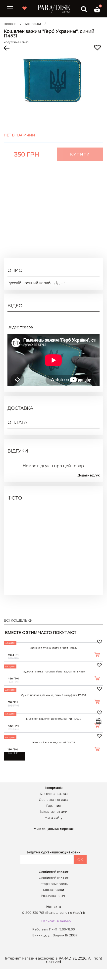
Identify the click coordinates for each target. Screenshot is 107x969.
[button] (97, 9)
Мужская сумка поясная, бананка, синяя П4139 (53, 671)
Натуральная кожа (83, 219)
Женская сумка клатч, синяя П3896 (53, 648)
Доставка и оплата (53, 799)
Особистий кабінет (53, 877)
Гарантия (53, 805)
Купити (80, 154)
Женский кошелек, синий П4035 (53, 742)
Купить (90, 655)
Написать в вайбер (56, 921)
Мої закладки (53, 889)
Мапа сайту (53, 817)
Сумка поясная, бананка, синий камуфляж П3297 (53, 695)
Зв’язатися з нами (53, 811)
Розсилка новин (53, 895)
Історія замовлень (54, 883)
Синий (93, 237)
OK (80, 860)
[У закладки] (99, 642)
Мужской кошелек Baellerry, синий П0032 (53, 718)
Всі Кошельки (18, 620)
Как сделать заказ (53, 793)
